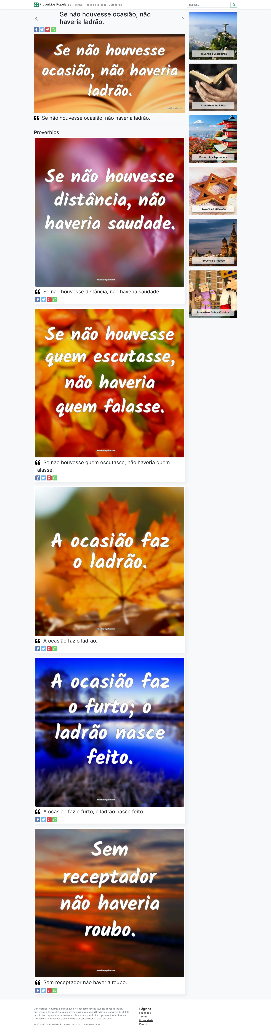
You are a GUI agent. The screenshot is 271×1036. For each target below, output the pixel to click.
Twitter (143, 1016)
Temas (78, 4)
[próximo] (182, 18)
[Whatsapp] (53, 29)
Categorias (115, 4)
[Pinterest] (47, 29)
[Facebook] (36, 29)
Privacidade (146, 1020)
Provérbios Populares (55, 4)
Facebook (145, 1012)
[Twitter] (42, 29)
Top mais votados (95, 4)
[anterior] (36, 18)
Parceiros (144, 1024)
